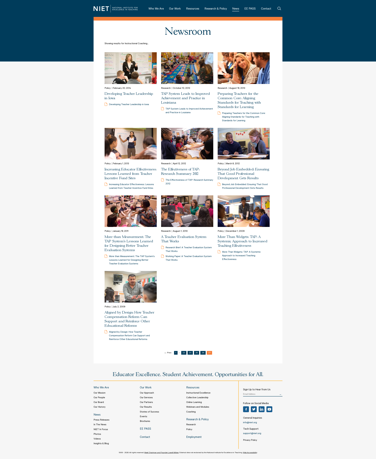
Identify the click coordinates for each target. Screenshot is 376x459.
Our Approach (147, 393)
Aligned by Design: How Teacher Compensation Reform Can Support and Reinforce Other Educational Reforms (129, 336)
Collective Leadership (197, 397)
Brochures (145, 421)
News (235, 9)
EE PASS (250, 9)
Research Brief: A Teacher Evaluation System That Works (189, 249)
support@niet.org (252, 433)
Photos (97, 434)
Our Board (99, 402)
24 (190, 353)
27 (209, 353)
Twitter (254, 409)
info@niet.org (250, 422)
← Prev (167, 353)
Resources (192, 9)
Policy (189, 429)
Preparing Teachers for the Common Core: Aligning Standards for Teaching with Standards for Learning (243, 117)
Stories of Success (149, 412)
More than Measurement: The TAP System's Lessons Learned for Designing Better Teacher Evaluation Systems (132, 260)
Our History (99, 407)
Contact (266, 9)
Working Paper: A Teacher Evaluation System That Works (189, 258)
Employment (194, 437)
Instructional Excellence (198, 393)
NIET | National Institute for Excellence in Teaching (116, 8)
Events (143, 416)
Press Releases (101, 420)
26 (203, 353)
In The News (100, 424)
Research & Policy (215, 9)
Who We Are (156, 9)
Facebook (246, 409)
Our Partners (146, 402)
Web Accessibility (250, 453)
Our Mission (99, 393)
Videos (97, 439)
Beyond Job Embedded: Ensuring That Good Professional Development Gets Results (243, 174)
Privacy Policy (250, 440)
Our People (99, 397)
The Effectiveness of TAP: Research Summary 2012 (189, 182)
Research (191, 424)
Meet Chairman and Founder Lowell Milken (161, 453)
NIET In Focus (101, 429)
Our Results (146, 407)
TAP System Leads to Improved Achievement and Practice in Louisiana (185, 98)
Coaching (191, 412)
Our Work (175, 9)
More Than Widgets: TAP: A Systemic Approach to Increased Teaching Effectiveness (242, 241)
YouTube (269, 409)
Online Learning (194, 402)
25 (196, 353)
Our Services (146, 397)
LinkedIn (262, 409)
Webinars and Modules (197, 407)
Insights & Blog (101, 443)
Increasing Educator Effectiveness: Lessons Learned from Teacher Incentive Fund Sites (130, 174)
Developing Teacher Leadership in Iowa (129, 104)
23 (184, 353)
